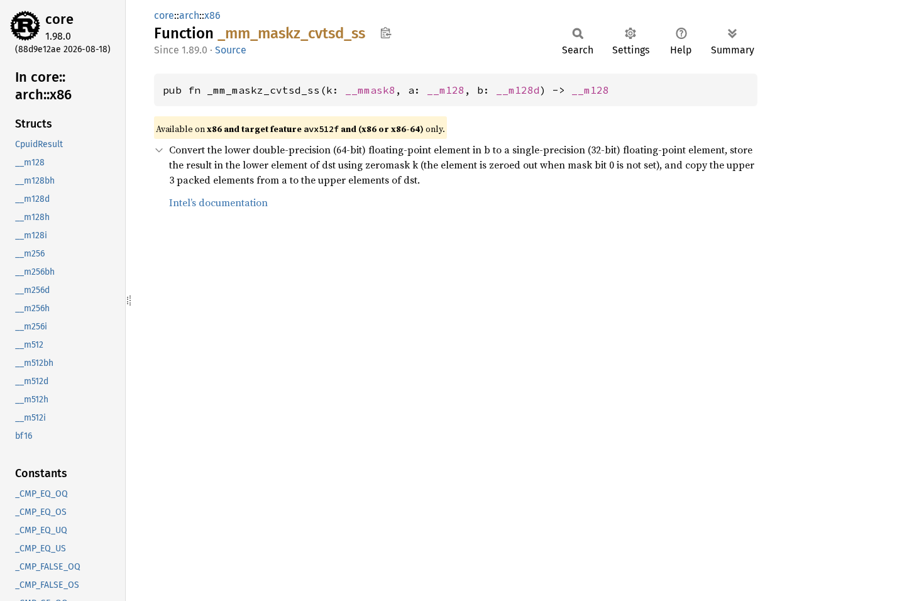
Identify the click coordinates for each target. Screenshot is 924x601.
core (59, 19)
